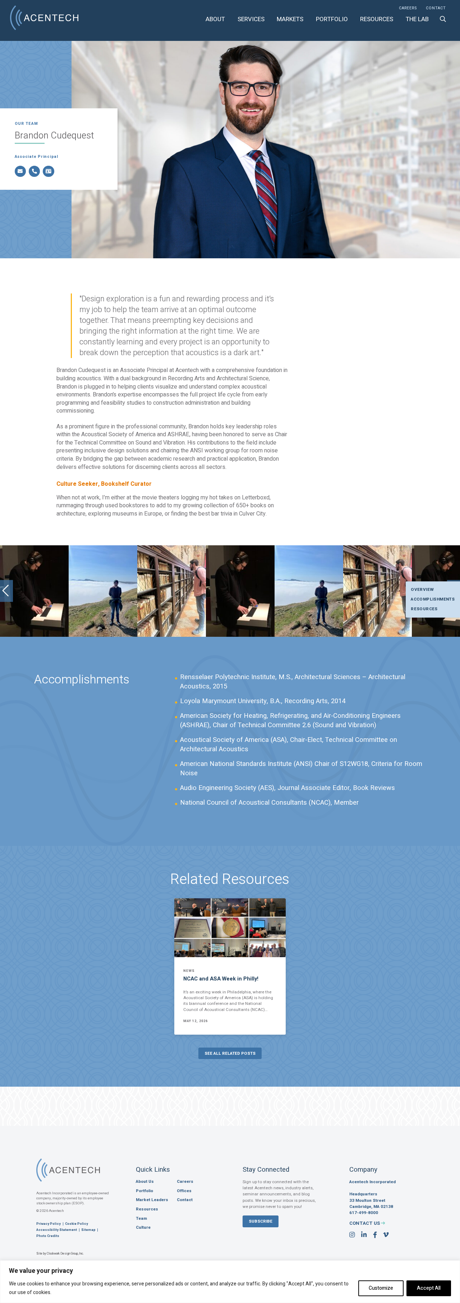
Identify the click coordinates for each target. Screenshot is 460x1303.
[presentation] (6, 591)
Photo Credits (47, 1236)
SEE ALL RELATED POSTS (230, 1053)
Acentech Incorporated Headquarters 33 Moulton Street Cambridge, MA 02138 (372, 1194)
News (189, 971)
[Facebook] (375, 1235)
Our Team (26, 124)
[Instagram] (352, 1235)
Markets (290, 19)
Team (141, 1219)
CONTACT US (365, 1223)
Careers (408, 8)
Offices (184, 1191)
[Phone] (34, 171)
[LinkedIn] (364, 1235)
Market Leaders (152, 1200)
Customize (381, 1288)
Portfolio (332, 19)
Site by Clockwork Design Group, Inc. (60, 1254)
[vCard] (48, 171)
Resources (376, 19)
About (215, 19)
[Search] (443, 19)
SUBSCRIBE (260, 1221)
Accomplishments (433, 599)
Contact (436, 8)
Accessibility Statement (56, 1230)
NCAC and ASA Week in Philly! (220, 979)
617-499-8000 (363, 1213)
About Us (145, 1182)
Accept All (429, 1288)
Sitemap (88, 1230)
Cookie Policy (76, 1224)
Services (251, 19)
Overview (422, 589)
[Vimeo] (385, 1235)
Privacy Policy (48, 1224)
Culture (143, 1228)
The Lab (417, 19)
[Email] (20, 171)
